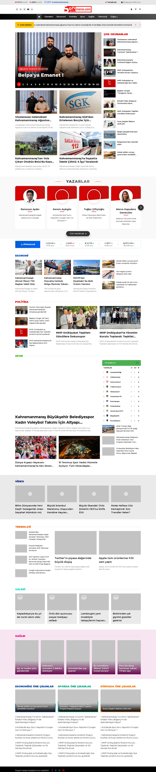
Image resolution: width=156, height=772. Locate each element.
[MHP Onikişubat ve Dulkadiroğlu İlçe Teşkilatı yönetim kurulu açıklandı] (110, 87)
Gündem (48, 16)
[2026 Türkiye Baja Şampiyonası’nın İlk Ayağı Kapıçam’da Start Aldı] (108, 433)
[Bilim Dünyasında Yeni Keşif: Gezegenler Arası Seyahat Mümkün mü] (30, 494)
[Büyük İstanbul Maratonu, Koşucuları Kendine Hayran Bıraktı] (62, 494)
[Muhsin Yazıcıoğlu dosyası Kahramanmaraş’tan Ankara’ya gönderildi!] (21, 314)
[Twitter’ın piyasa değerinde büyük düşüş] (76, 542)
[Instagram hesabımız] (24, 9)
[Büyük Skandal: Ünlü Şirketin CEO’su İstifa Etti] (94, 494)
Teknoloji (102, 16)
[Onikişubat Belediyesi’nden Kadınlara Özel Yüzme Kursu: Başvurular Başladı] (108, 455)
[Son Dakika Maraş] (78, 11)
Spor (82, 16)
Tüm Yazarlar (77, 234)
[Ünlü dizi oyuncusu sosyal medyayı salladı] (62, 601)
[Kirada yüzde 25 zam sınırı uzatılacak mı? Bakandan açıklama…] (108, 289)
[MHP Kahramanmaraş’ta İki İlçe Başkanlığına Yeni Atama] (21, 347)
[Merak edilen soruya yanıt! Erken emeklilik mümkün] (110, 158)
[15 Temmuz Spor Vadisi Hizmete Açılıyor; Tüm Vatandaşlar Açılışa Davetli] (79, 447)
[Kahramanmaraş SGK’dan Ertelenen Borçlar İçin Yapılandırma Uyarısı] (80, 102)
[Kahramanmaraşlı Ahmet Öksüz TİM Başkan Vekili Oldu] (28, 267)
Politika (73, 16)
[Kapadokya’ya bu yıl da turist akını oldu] (30, 601)
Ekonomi (61, 16)
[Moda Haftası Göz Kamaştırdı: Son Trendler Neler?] (126, 494)
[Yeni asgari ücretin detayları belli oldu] (108, 278)
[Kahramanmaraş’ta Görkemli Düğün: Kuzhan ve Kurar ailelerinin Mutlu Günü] (110, 66)
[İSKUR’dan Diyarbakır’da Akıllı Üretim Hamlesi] (86, 267)
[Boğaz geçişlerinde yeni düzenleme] (110, 138)
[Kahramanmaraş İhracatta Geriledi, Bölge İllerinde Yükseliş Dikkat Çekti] (57, 267)
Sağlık (91, 16)
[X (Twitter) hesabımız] (20, 9)
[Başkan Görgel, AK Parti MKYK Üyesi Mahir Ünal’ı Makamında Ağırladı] (21, 325)
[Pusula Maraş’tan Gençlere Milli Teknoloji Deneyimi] (21, 552)
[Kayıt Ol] (131, 9)
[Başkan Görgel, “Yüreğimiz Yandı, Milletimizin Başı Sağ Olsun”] (110, 97)
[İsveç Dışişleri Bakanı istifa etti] (110, 128)
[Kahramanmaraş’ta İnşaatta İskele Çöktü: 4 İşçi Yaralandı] (80, 143)
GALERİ (22, 2)
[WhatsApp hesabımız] (32, 9)
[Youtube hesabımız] (28, 9)
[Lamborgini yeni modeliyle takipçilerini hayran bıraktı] (94, 601)
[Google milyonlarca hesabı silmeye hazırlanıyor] (21, 577)
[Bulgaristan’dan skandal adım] (110, 148)
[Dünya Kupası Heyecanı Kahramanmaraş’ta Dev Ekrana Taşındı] (35, 447)
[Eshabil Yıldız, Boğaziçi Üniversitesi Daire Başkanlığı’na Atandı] (110, 107)
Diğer (113, 16)
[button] (39, 17)
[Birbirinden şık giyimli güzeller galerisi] (126, 601)
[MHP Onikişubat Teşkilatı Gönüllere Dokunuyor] (110, 117)
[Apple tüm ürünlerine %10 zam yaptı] (120, 542)
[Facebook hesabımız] (17, 9)
